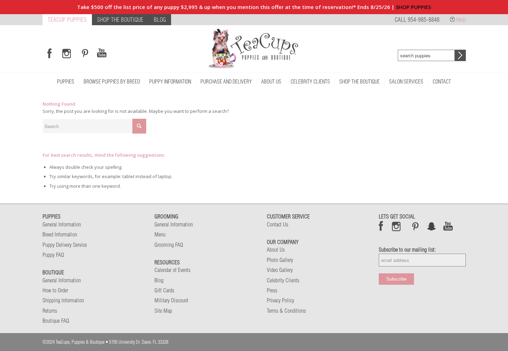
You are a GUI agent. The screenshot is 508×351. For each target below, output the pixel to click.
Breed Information (60, 234)
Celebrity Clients (283, 280)
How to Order (55, 290)
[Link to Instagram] (66, 53)
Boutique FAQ (56, 320)
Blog (158, 280)
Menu (160, 234)
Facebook (381, 226)
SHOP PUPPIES (413, 6)
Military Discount (171, 300)
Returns (50, 310)
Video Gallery (280, 269)
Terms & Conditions (286, 310)
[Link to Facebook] (49, 53)
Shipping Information (63, 300)
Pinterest (415, 226)
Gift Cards (164, 290)
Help (461, 19)
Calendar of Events (172, 269)
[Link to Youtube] (101, 53)
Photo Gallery (280, 259)
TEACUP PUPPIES (67, 19)
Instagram (396, 226)
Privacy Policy (280, 300)
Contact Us (277, 224)
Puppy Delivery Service (65, 244)
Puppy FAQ (53, 254)
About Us (276, 249)
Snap (432, 226)
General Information (62, 224)
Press (272, 290)
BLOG (160, 19)
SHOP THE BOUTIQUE (120, 19)
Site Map (163, 310)
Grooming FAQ (168, 244)
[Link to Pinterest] (83, 53)
